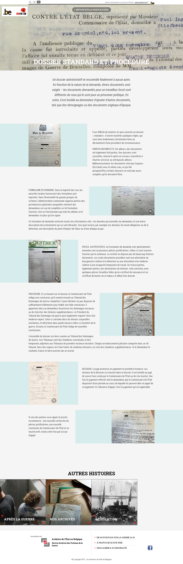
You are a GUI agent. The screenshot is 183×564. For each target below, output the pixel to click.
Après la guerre (19, 519)
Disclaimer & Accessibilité (112, 548)
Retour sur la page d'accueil (92, 9)
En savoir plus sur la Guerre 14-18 (116, 537)
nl (30, 2)
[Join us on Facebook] (150, 547)
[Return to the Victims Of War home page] (15, 11)
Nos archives (62, 519)
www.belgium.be (142, 2)
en (34, 2)
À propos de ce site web (109, 542)
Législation (106, 519)
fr (39, 2)
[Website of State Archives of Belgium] (62, 547)
